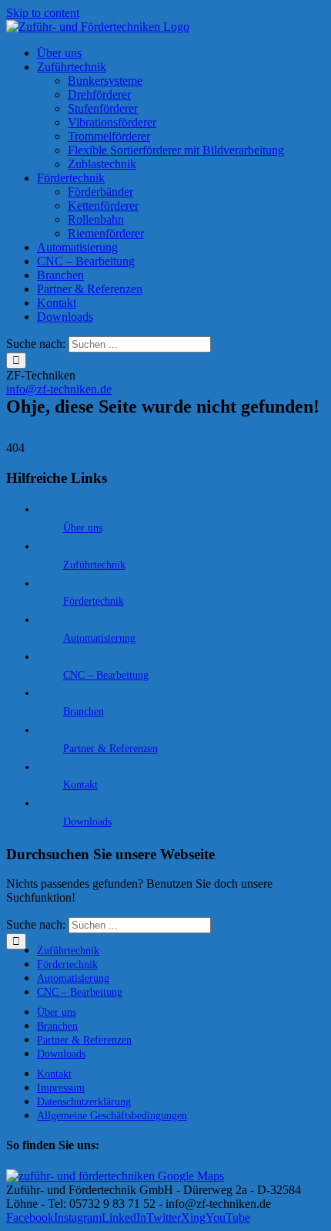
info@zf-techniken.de (59, 389)
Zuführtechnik (94, 565)
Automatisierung (99, 638)
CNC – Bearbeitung (106, 675)
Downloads (87, 822)
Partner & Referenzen (110, 748)
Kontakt (80, 785)
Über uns (82, 528)
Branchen (83, 711)
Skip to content (42, 12)
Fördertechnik (93, 601)
